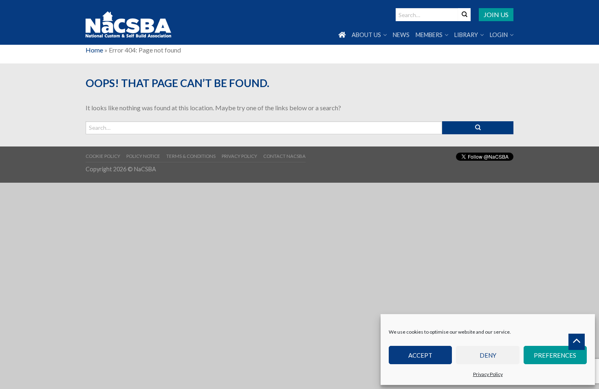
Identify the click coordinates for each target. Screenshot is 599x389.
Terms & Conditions (191, 156)
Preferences (555, 355)
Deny (488, 355)
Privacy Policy (488, 374)
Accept (420, 355)
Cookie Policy (103, 156)
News (401, 34)
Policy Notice (143, 156)
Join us (496, 14)
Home (94, 50)
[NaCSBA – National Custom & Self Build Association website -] (128, 22)
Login (499, 34)
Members (429, 34)
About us (366, 34)
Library (466, 34)
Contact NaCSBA (284, 156)
